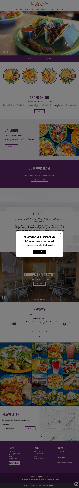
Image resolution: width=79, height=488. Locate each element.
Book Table (39, 252)
